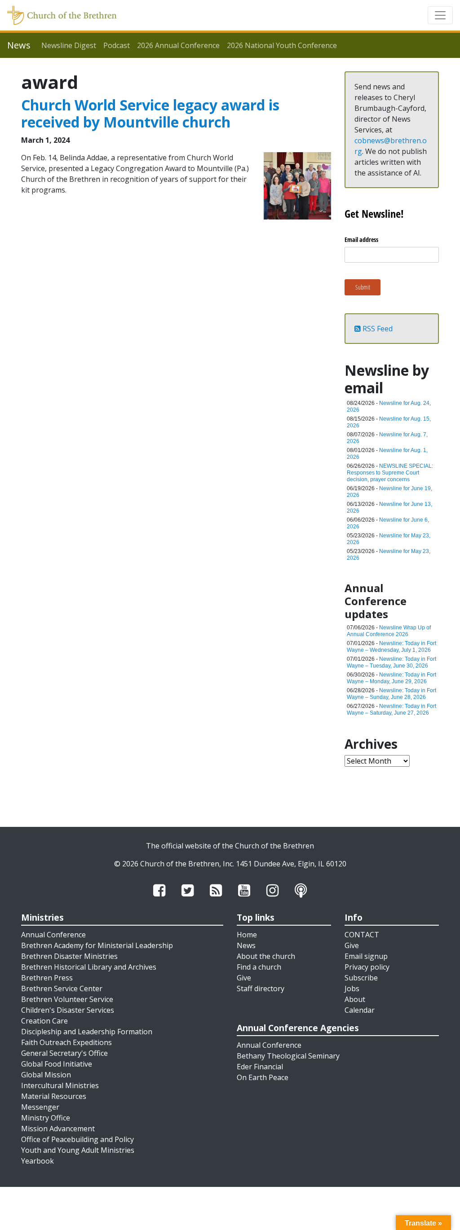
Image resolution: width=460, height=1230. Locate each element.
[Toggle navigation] (440, 15)
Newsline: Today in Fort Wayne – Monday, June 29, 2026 (391, 678)
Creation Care (44, 1021)
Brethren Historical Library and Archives (88, 967)
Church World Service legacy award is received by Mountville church (150, 113)
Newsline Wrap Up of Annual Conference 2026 (389, 630)
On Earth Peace (262, 1077)
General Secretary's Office (64, 1053)
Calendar (360, 1010)
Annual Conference (53, 935)
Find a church (259, 967)
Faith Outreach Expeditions (66, 1042)
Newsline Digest (68, 45)
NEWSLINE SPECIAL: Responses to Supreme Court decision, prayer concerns (390, 473)
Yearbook (37, 1161)
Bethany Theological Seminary (288, 1056)
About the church (266, 956)
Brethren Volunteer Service (67, 999)
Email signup (366, 956)
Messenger (40, 1107)
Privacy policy (367, 967)
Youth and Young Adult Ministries (77, 1150)
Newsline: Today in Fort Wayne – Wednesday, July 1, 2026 (391, 646)
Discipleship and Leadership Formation (86, 1032)
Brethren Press (47, 978)
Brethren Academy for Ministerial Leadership (97, 945)
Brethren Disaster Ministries (69, 956)
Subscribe (361, 978)
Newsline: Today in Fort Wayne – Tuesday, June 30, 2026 (391, 662)
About (355, 999)
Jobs (352, 988)
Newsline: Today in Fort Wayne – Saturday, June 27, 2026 (391, 709)
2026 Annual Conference (178, 45)
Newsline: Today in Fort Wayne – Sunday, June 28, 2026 (391, 693)
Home (247, 935)
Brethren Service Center (61, 988)
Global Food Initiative (56, 1064)
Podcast (116, 45)
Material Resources (53, 1096)
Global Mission (46, 1075)
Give (244, 978)
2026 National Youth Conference (282, 45)
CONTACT (362, 935)
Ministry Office (45, 1118)
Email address (361, 239)
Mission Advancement (58, 1128)
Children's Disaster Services (67, 1010)
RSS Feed (377, 329)
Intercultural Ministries (60, 1085)
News (246, 945)
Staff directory (260, 988)
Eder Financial (260, 1067)
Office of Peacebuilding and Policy (77, 1139)
